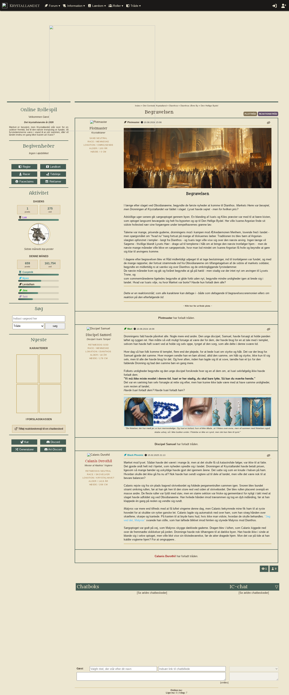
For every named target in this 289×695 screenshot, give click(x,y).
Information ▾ (75, 5)
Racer (26, 174)
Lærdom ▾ (98, 5)
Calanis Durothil (166, 556)
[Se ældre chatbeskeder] (152, 592)
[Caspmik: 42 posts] (39, 234)
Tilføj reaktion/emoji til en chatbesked (40, 428)
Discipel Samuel (166, 444)
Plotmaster (165, 317)
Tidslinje (54, 174)
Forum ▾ (54, 5)
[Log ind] (274, 6)
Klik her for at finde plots (197, 306)
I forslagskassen (39, 419)
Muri (129, 329)
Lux (24, 217)
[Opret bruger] (283, 6)
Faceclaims (26, 181)
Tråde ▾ (135, 5)
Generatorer (26, 449)
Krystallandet (24, 5)
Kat (26, 442)
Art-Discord (55, 449)
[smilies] (224, 682)
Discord (55, 442)
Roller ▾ (117, 5)
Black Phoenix (135, 455)
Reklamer (55, 181)
